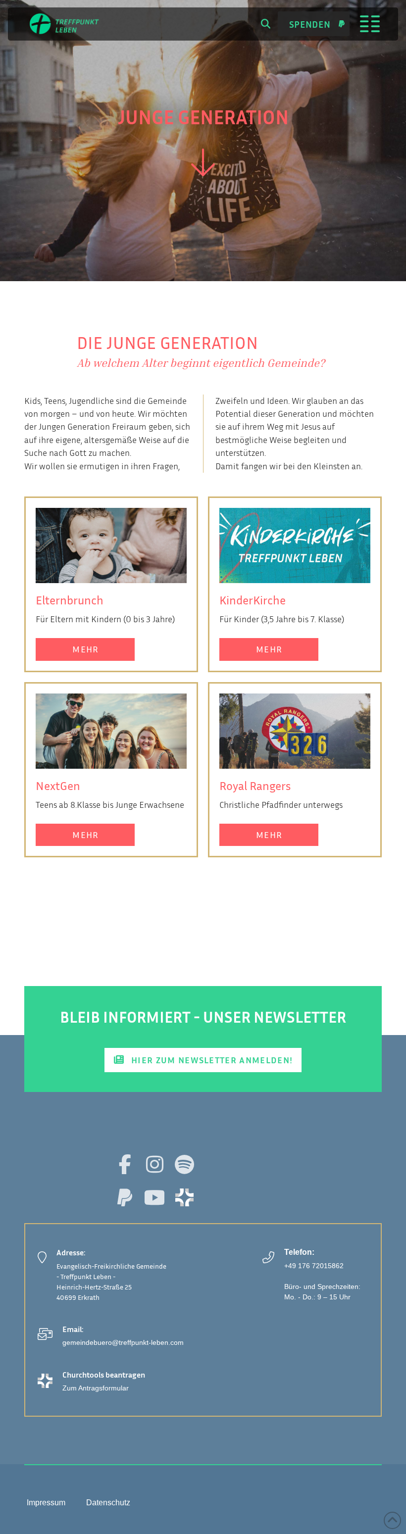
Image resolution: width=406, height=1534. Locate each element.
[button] (266, 24)
